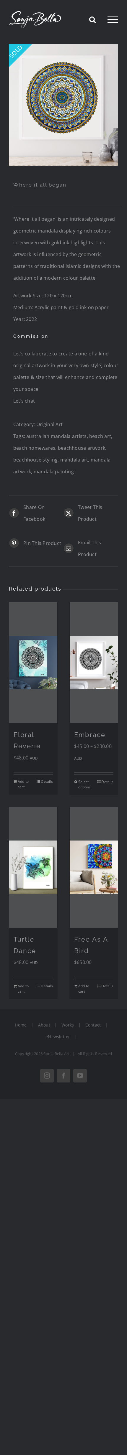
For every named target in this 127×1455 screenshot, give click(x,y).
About (44, 1025)
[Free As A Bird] (94, 867)
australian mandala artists (56, 436)
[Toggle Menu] (113, 20)
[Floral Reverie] (33, 662)
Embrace (89, 735)
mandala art (74, 460)
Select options (84, 784)
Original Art (49, 424)
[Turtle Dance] (33, 867)
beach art (100, 436)
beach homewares (34, 448)
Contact (93, 1025)
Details (47, 781)
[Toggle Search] (92, 19)
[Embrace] (94, 662)
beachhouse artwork (81, 448)
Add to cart (23, 784)
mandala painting (54, 471)
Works (67, 1025)
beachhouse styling (35, 460)
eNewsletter (57, 1036)
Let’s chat (24, 401)
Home (21, 1025)
